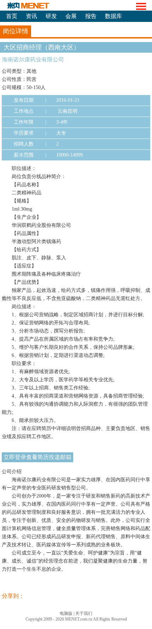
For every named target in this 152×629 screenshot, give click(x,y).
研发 (51, 16)
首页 (11, 16)
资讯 (31, 16)
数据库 (113, 16)
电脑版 (66, 613)
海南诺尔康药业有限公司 (33, 60)
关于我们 (83, 613)
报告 (91, 16)
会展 (71, 16)
